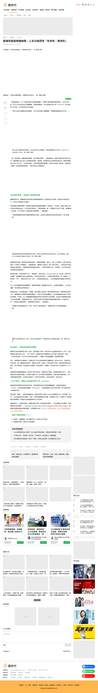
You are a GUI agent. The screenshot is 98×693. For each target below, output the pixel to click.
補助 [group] (25, 15)
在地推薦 (21, 10)
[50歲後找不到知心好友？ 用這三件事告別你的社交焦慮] (37, 494)
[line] (85, 4)
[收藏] (5, 117)
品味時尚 (35, 10)
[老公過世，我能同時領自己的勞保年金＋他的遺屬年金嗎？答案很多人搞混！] (76, 527)
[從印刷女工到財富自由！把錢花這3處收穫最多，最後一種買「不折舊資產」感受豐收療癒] (37, 583)
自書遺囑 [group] (18, 15)
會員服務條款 (42, 677)
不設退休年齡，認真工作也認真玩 (24, 422)
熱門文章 (76, 495)
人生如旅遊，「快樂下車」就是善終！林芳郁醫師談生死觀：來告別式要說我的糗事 (13, 594)
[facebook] (83, 4)
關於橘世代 (13, 672)
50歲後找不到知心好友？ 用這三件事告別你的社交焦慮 (36, 505)
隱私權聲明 (52, 685)
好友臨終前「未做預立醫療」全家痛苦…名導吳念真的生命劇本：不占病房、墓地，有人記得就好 (13, 572)
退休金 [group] (12, 15)
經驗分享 (43, 447)
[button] (93, 4)
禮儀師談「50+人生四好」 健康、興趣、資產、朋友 (36, 483)
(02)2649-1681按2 (32, 670)
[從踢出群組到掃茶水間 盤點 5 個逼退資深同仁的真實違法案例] (76, 522)
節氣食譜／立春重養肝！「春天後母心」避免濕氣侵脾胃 (13, 483)
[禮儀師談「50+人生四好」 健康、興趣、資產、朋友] (37, 473)
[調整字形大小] (5, 122)
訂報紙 (64, 685)
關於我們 (70, 685)
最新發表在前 (66, 651)
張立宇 (21, 447)
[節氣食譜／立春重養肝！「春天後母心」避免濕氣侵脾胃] (14, 473)
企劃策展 (61, 10)
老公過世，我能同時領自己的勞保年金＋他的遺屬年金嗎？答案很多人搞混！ (87, 527)
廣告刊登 (20, 672)
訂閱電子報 (27, 677)
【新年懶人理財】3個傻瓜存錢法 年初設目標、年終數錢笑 (13, 505)
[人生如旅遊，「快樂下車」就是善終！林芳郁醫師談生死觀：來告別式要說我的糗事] (14, 583)
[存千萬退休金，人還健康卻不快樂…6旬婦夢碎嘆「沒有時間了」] (76, 533)
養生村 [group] (5, 15)
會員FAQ (20, 675)
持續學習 (14, 10)
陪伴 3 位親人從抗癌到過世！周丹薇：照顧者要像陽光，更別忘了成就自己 (60, 594)
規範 (4, 645)
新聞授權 (34, 685)
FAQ (26, 685)
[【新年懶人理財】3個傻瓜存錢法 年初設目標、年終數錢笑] (14, 494)
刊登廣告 (21, 685)
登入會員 (19, 677)
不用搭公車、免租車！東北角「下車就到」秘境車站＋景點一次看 (87, 511)
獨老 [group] (30, 15)
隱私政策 (50, 677)
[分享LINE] (5, 107)
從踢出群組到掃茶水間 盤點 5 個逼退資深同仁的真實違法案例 (87, 521)
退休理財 (7, 10)
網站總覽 (77, 685)
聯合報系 (59, 685)
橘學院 (47, 10)
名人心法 (19, 37)
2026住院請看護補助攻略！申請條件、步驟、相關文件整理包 (87, 506)
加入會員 (13, 677)
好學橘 (12, 37)
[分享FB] (5, 102)
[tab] (36, 547)
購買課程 (78, 4)
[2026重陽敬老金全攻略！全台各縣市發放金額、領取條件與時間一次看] (76, 501)
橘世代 (5, 37)
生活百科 (28, 10)
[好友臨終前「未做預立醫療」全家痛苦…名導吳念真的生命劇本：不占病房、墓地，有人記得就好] (14, 562)
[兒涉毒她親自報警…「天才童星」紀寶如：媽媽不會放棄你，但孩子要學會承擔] (60, 562)
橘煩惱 (42, 10)
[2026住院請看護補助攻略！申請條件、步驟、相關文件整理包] (76, 506)
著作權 (46, 685)
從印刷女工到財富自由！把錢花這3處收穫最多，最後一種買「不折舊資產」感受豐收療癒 (36, 594)
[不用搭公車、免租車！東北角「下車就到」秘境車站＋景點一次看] (76, 512)
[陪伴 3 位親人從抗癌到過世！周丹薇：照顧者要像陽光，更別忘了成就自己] (60, 583)
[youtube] (88, 4)
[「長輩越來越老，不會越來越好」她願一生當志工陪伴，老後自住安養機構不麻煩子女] (37, 562)
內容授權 (27, 672)
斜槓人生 (28, 447)
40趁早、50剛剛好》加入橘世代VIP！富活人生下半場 (30, 419)
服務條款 (41, 685)
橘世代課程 (13, 675)
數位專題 (54, 10)
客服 (29, 685)
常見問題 (34, 677)
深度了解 (20, 542)
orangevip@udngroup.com (18, 670)
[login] (91, 4)
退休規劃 (36, 447)
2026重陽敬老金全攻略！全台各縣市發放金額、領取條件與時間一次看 (87, 500)
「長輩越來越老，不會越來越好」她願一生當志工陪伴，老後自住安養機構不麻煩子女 (36, 572)
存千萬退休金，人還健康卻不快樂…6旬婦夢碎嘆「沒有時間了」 (87, 532)
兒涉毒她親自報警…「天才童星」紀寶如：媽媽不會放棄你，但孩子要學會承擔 (60, 572)
